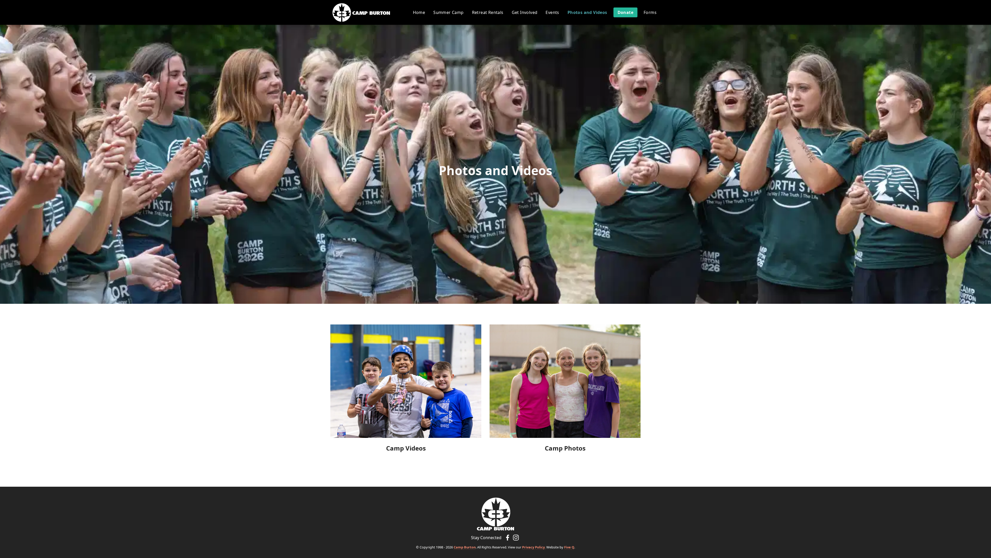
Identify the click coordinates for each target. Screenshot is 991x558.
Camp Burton (465, 547)
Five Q (569, 547)
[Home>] (495, 513)
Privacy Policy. (534, 547)
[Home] (361, 12)
